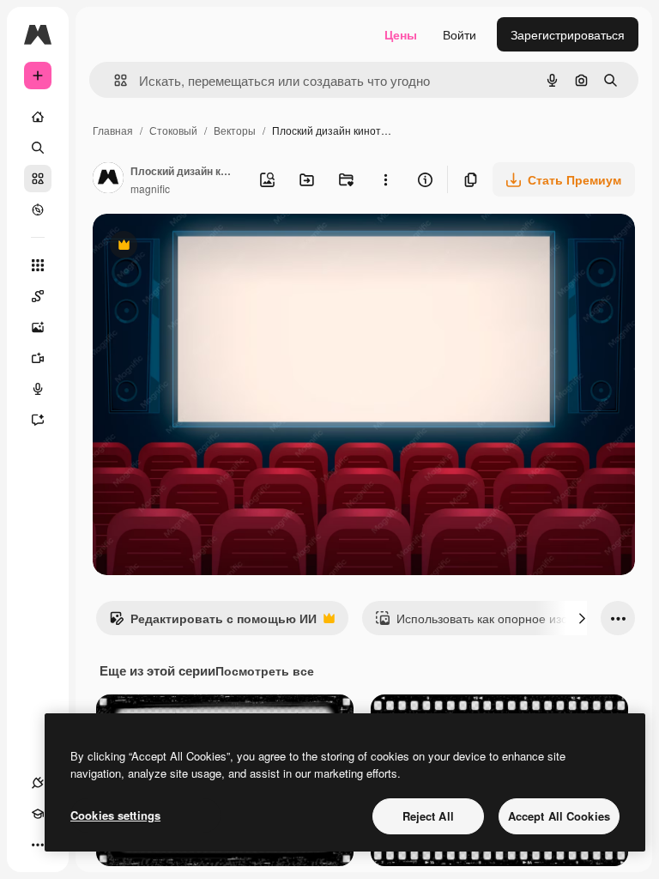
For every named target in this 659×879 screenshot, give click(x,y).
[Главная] (37, 116)
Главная (113, 130)
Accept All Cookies (559, 816)
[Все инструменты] (37, 265)
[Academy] (37, 813)
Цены (400, 34)
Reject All (428, 816)
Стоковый (173, 130)
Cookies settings (115, 815)
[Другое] (37, 844)
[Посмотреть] (37, 209)
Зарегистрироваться (568, 34)
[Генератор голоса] (37, 389)
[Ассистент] (37, 419)
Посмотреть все (264, 670)
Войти (459, 34)
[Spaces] (37, 296)
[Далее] (581, 618)
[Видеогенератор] (37, 358)
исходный (207, 247)
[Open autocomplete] (113, 80)
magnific (150, 188)
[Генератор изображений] (37, 327)
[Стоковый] (37, 178)
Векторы (235, 130)
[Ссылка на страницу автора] (108, 179)
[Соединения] (37, 783)
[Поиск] (37, 147)
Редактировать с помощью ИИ (213, 622)
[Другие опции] (385, 179)
